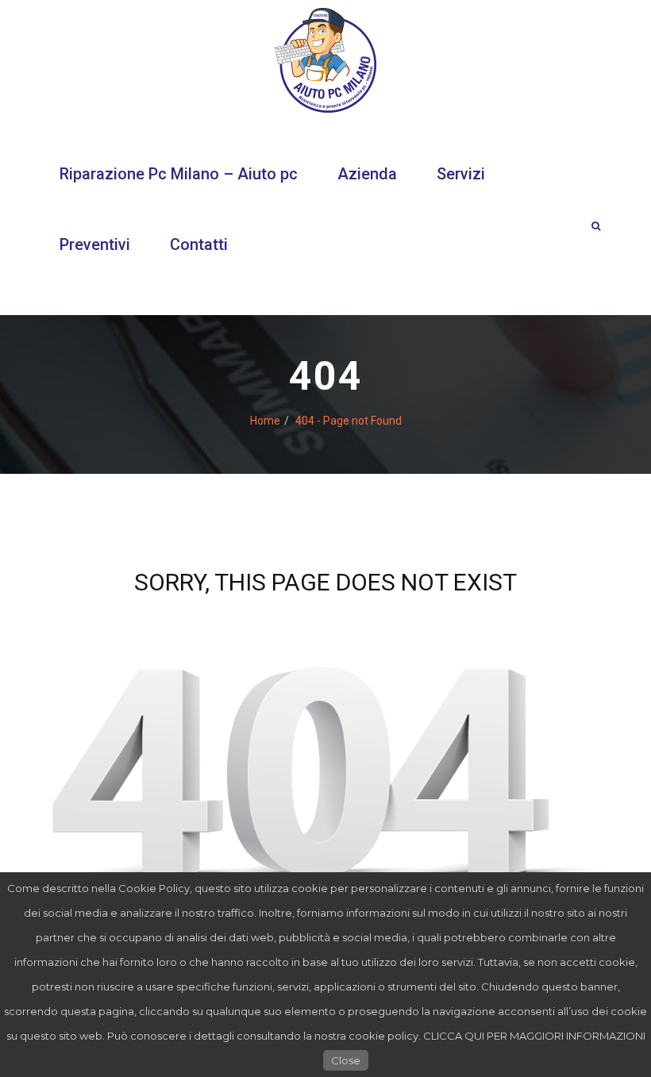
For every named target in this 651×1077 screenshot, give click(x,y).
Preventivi (95, 244)
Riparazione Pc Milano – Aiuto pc (179, 173)
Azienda (367, 173)
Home (265, 420)
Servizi (461, 173)
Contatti (199, 244)
